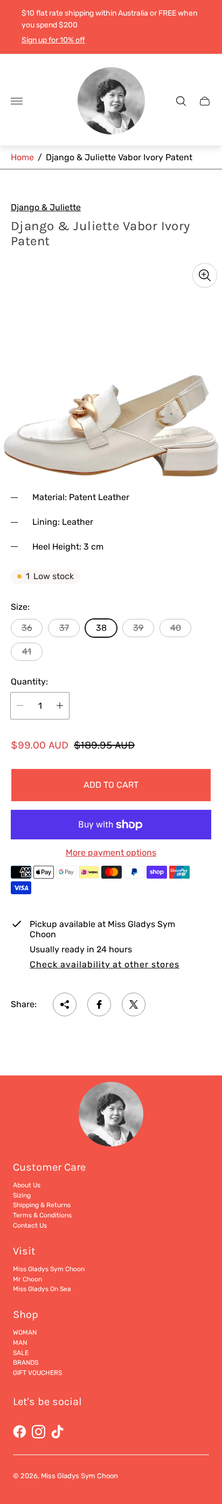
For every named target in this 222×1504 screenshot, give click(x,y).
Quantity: (29, 682)
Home (22, 157)
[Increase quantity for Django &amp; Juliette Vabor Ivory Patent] (60, 706)
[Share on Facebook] (99, 1004)
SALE (21, 1353)
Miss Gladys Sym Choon (49, 1269)
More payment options (111, 853)
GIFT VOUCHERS (37, 1373)
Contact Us (30, 1225)
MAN (20, 1342)
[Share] (65, 1004)
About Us (26, 1185)
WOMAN (25, 1332)
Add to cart (111, 785)
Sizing (22, 1195)
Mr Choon (27, 1279)
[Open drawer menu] (17, 101)
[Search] (181, 101)
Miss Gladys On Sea (42, 1289)
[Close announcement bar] (205, 27)
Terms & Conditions (42, 1215)
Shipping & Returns (42, 1205)
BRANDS (25, 1362)
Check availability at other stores (104, 965)
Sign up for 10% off (53, 40)
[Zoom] (205, 275)
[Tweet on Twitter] (133, 1004)
